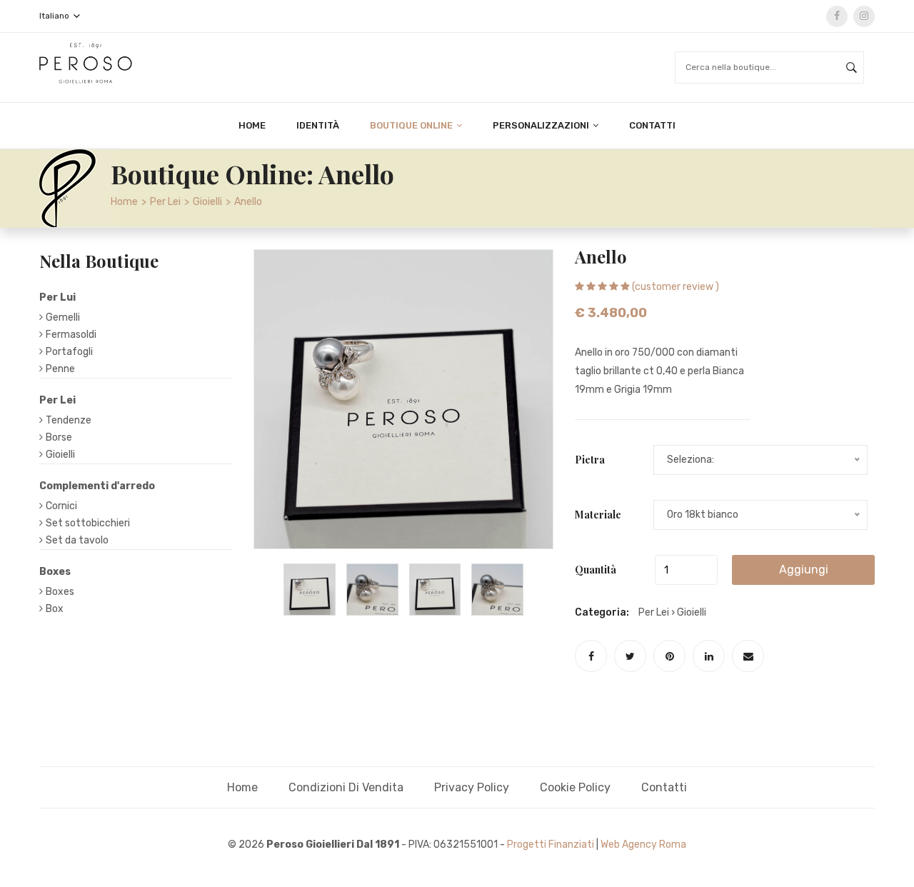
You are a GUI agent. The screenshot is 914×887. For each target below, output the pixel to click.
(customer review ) (675, 287)
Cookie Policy (575, 787)
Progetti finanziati (550, 844)
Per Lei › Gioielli (672, 612)
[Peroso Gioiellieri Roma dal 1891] (85, 62)
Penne (60, 369)
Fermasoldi (71, 335)
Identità (317, 125)
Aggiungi (803, 569)
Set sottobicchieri (88, 523)
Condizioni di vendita (345, 787)
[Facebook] (837, 16)
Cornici (61, 506)
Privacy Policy (471, 787)
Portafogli (69, 352)
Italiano (55, 16)
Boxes (60, 592)
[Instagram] (864, 16)
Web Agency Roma (643, 844)
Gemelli (63, 317)
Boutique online (412, 125)
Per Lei (165, 202)
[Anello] (309, 589)
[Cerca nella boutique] (851, 67)
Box (55, 609)
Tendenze (68, 420)
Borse (59, 437)
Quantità (595, 569)
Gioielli (207, 202)
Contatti (652, 125)
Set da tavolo (77, 540)
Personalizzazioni (542, 125)
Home (252, 125)
